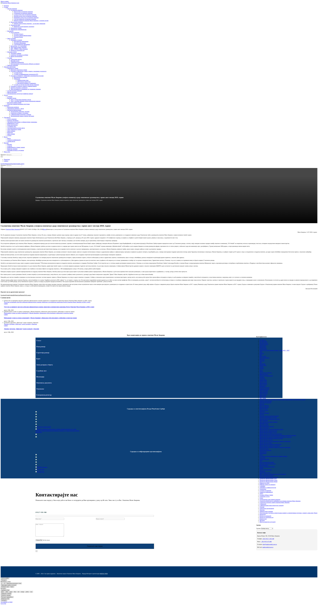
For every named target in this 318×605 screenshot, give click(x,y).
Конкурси (262, 411)
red (18, 591)
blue (15, 591)
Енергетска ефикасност (266, 375)
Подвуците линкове (6, 593)
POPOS (262, 353)
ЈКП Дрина (263, 398)
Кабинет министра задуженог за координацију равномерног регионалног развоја (282, 399)
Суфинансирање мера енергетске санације (272, 505)
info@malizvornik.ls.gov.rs (270, 544)
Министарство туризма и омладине (270, 446)
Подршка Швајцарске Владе (268, 463)
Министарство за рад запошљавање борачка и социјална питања (278, 435)
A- (1, 583)
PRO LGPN (263, 356)
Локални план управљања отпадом (269, 419)
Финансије (263, 514)
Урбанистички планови (266, 511)
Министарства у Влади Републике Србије (271, 429)
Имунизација (263, 383)
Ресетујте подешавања (7, 597)
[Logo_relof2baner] (41, 467)
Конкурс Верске (264, 405)
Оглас (261, 454)
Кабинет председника (266, 401)
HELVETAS (263, 347)
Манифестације (264, 423)
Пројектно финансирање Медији (269, 477)
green (11, 591)
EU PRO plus (263, 341)
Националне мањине (265, 450)
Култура (262, 414)
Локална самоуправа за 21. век (268, 417)
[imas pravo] (43, 427)
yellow (27, 591)
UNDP (261, 366)
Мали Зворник (264, 420)
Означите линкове (5, 595)
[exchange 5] (36, 455)
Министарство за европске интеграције (271, 434)
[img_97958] (36, 422)
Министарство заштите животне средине (271, 438)
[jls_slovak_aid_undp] (36, 460)
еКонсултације (264, 374)
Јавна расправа (264, 390)
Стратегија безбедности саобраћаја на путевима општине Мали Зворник (280, 501)
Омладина (262, 457)
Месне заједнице (264, 428)
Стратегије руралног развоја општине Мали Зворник (275, 502)
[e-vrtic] (36, 424)
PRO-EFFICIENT (264, 358)
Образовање (263, 453)
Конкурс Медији (264, 407)
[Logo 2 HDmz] (58, 432)
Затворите (3, 580)
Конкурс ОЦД (264, 408)
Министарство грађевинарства (268, 431)
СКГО (261, 493)
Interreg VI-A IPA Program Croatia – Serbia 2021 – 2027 (275, 350)
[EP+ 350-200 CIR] (40, 469)
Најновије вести (264, 449)
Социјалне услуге (265, 496)
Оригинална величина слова (14, 583)
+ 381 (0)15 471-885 (266, 541)
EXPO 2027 (263, 346)
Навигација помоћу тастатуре (8, 585)
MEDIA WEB (104, 573)
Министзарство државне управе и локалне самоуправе (275, 447)
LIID (261, 352)
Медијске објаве (264, 425)
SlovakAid (262, 364)
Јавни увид (263, 396)
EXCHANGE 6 (264, 344)
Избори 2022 (263, 380)
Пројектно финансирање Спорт (268, 480)
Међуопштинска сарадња (267, 426)
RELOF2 (262, 361)
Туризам (262, 507)
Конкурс (262, 404)
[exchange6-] (40, 472)
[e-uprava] (36, 414)
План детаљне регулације (267, 462)
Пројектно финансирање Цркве (268, 481)
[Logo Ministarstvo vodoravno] (36, 412)
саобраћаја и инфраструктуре (268, 487)
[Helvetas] (36, 457)
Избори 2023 (263, 381)
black (2, 591)
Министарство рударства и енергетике (270, 444)
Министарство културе (266, 440)
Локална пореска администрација (269, 416)
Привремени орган (265, 472)
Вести (44, 229)
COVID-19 (263, 340)
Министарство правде (266, 443)
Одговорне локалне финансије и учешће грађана (273, 456)
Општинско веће (264, 459)
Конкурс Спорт (264, 410)
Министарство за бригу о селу (268, 432)
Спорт (261, 498)
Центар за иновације (265, 516)
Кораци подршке (264, 413)
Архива (258, 528)
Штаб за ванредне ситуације (268, 522)
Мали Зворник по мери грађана (268, 422)
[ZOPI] (36, 434)
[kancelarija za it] (36, 419)
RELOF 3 (262, 359)
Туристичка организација (267, 508)
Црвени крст (263, 519)
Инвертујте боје (5, 598)
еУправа (262, 377)
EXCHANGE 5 (264, 343)
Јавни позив (263, 395)
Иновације (263, 386)
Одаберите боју (5, 590)
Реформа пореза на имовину (268, 484)
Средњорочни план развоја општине (270, 499)
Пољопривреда (264, 465)
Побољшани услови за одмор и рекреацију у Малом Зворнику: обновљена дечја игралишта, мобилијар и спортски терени (38, 313)
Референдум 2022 (264, 483)
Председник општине (266, 469)
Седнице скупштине (265, 490)
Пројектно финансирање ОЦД (268, 478)
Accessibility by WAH (6, 602)
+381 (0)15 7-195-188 (268, 538)
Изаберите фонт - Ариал (7, 586)
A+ (4, 583)
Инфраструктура (264, 389)
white (7, 591)
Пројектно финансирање (267, 475)
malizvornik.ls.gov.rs (267, 547)
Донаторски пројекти (266, 372)
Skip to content (5, 1)
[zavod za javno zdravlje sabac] (36, 437)
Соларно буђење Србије (266, 495)
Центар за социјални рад (266, 517)
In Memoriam (263, 349)
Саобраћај (262, 486)
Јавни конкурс (264, 392)
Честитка (262, 520)
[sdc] (36, 462)
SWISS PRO (263, 365)
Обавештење (263, 451)
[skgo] (36, 417)
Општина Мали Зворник (13, 229)
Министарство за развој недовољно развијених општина (276, 437)
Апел (261, 369)
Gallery (6, 303)
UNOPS (262, 368)
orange (22, 591)
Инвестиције (263, 384)
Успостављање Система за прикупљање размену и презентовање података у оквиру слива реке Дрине (288, 513)
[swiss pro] (36, 465)
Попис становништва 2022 (267, 466)
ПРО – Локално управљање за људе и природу (273, 474)
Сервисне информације (266, 492)
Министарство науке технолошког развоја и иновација (275, 441)
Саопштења (263, 489)
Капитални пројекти (265, 402)
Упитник (262, 510)
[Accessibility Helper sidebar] (5, 578)
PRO (261, 355)
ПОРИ (261, 468)
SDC (261, 362)
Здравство (262, 378)
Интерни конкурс (264, 387)
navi (31, 591)
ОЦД (261, 460)
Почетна (38, 200)
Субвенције (263, 504)
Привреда (262, 471)
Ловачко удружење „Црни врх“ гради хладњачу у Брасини (20, 324)
